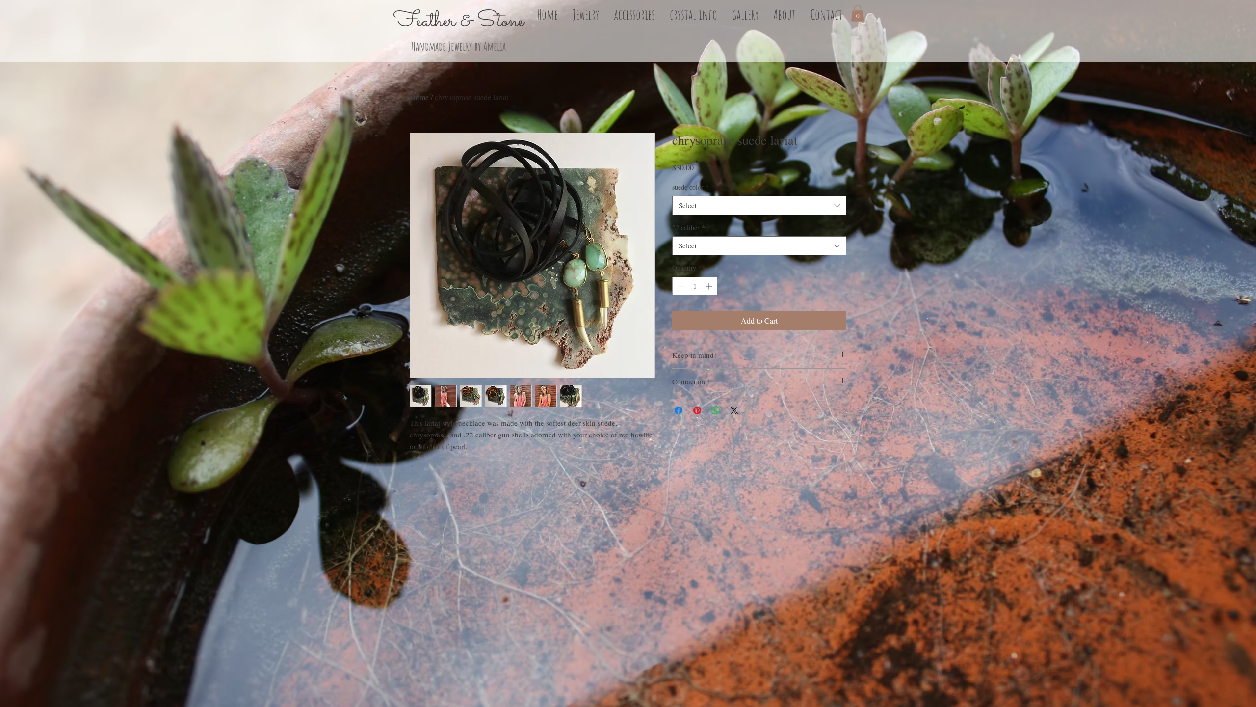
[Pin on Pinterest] (697, 410)
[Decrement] (680, 286)
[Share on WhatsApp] (716, 410)
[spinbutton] (695, 286)
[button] (585, 13)
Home (419, 97)
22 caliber (688, 227)
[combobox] (759, 205)
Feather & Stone (458, 21)
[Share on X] (734, 410)
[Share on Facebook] (678, 410)
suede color (690, 186)
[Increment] (710, 286)
